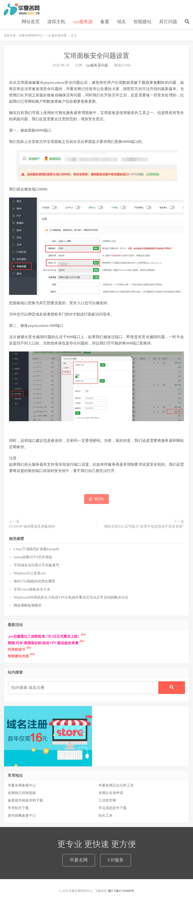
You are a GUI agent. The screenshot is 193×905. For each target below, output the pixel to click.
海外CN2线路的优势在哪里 (34, 581)
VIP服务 (115, 859)
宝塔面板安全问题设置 (96, 55)
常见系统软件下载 (113, 808)
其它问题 (168, 21)
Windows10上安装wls (29, 573)
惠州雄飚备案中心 (22, 815)
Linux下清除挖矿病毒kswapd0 (36, 549)
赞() (99, 499)
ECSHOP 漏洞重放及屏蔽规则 (32, 526)
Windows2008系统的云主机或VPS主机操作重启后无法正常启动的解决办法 (71, 597)
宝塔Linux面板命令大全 (32, 589)
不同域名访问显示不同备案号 (36, 565)
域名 (121, 21)
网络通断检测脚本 (28, 605)
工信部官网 (107, 800)
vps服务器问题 (57, 35)
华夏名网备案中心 (22, 785)
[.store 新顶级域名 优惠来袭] (48, 736)
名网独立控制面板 (22, 793)
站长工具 (106, 815)
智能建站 (142, 21)
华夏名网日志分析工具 (116, 785)
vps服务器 (83, 21)
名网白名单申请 (111, 793)
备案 (104, 21)
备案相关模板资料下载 (25, 800)
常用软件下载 (18, 808)
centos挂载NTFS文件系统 (33, 557)
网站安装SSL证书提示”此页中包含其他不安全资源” (144, 526)
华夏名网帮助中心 (22, 9)
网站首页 (31, 21)
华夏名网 (79, 859)
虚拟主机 (56, 21)
